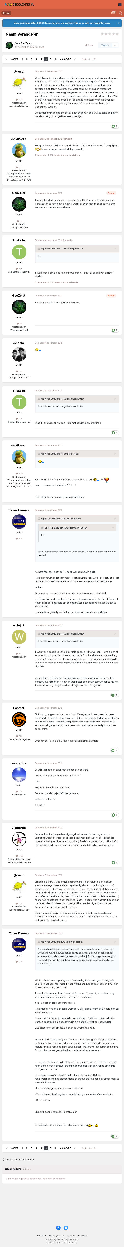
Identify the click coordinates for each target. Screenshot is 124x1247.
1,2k (20, 99)
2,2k (20, 167)
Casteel (18, 708)
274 (20, 538)
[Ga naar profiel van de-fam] (19, 354)
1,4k (20, 855)
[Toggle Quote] (39, 248)
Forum (40, 46)
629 (20, 736)
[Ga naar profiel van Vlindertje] (19, 839)
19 (20, 221)
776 (20, 268)
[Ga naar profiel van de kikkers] (19, 150)
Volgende (65, 59)
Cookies (82, 1235)
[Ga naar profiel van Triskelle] (19, 252)
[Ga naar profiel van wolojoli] (19, 637)
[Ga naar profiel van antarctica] (19, 774)
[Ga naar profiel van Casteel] (19, 719)
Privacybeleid (56, 1235)
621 (20, 653)
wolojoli (18, 625)
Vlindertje (18, 827)
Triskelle (18, 240)
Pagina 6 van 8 (89, 59)
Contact (71, 1235)
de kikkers (18, 139)
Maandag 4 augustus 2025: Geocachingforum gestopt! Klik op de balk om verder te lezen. (62, 23)
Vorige (14, 59)
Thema (41, 1235)
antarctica (18, 763)
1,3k (20, 371)
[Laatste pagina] (75, 59)
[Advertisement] (62, 1206)
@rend (19, 71)
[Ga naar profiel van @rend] (19, 83)
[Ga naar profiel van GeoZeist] (9, 45)
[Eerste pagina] (6, 59)
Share (90, 45)
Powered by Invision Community (62, 1242)
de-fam (18, 343)
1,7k (20, 791)
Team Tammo (19, 510)
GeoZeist (18, 193)
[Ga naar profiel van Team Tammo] (19, 521)
